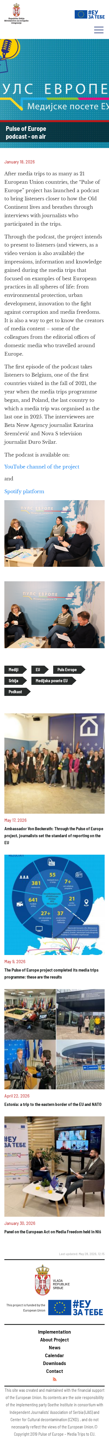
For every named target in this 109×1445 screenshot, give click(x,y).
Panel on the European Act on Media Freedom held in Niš (52, 1231)
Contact (54, 1371)
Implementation (54, 1331)
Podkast (15, 691)
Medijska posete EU (52, 680)
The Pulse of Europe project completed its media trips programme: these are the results (51, 973)
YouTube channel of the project (41, 467)
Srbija (13, 680)
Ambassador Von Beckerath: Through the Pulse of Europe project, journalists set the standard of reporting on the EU (53, 835)
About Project (54, 1339)
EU (38, 669)
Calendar (54, 1355)
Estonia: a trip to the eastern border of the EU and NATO (52, 1104)
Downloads (54, 1363)
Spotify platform (24, 491)
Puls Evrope (67, 669)
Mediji (13, 669)
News (54, 1347)
